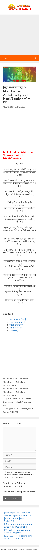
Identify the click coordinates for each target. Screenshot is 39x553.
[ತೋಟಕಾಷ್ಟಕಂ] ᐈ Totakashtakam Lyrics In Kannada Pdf (18, 537)
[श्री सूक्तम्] (13, 330)
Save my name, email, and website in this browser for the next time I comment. (19, 475)
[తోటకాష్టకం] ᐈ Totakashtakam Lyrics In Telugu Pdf (17, 531)
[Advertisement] (19, 35)
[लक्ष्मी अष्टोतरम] (16, 325)
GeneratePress (32, 550)
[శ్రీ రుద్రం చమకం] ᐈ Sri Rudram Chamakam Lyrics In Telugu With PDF (18, 402)
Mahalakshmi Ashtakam (17, 378)
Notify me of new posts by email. (20, 491)
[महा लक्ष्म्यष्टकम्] (17, 322)
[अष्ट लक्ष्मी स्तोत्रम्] (17, 319)
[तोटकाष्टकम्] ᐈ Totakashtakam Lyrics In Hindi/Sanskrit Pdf (18, 525)
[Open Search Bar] (36, 58)
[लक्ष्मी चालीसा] (15, 328)
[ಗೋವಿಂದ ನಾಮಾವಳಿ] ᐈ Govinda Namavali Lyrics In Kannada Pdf (18, 514)
